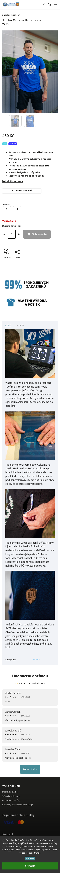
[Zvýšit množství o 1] (18, 234)
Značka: (11, 15)
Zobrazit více (30, 769)
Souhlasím (30, 865)
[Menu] (55, 5)
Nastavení (30, 858)
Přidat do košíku (39, 234)
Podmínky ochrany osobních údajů (17, 804)
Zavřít (50, 263)
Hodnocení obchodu (30, 676)
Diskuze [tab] (20, 325)
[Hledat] (44, 4)
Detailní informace (12, 181)
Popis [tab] (8, 325)
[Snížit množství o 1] (4, 234)
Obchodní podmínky (11, 800)
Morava (36, 659)
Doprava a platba (10, 791)
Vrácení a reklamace (11, 796)
